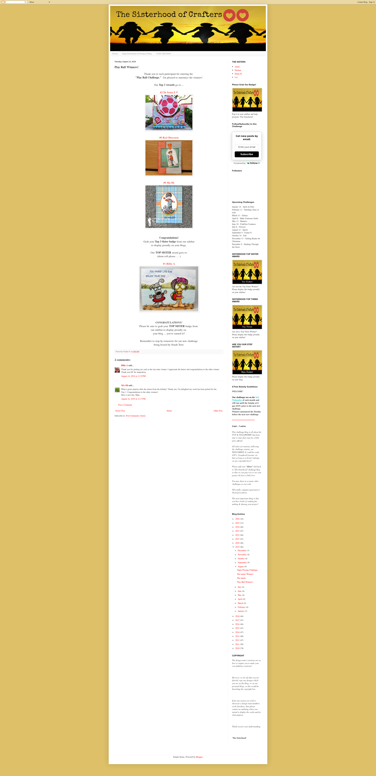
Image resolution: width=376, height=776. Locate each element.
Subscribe (246, 154)
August (241, 566)
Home (115, 53)
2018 (237, 616)
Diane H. (238, 73)
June (240, 591)
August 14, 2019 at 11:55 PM (133, 376)
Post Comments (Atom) (136, 415)
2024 (237, 526)
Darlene (238, 70)
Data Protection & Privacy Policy (137, 53)
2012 (237, 640)
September (242, 562)
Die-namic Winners (245, 574)
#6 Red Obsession (169, 137)
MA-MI (124, 385)
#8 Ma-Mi (168, 182)
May (240, 595)
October (241, 558)
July (240, 587)
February (242, 607)
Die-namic (241, 578)
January (241, 611)
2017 (237, 620)
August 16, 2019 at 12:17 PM (133, 398)
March (241, 603)
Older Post (218, 410)
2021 (237, 539)
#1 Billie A (169, 263)
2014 (237, 632)
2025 (237, 522)
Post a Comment (125, 404)
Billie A (124, 365)
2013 (237, 636)
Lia (236, 77)
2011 (237, 644)
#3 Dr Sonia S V (169, 92)
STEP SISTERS (163, 53)
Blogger (199, 756)
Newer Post (120, 410)
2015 (237, 628)
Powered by (240, 163)
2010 (237, 648)
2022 (237, 535)
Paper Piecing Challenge (247, 569)
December (242, 550)
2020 (237, 542)
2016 (237, 624)
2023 (237, 530)
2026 (237, 518)
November (242, 554)
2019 (237, 546)
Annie (237, 66)
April (240, 599)
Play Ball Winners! (245, 582)
